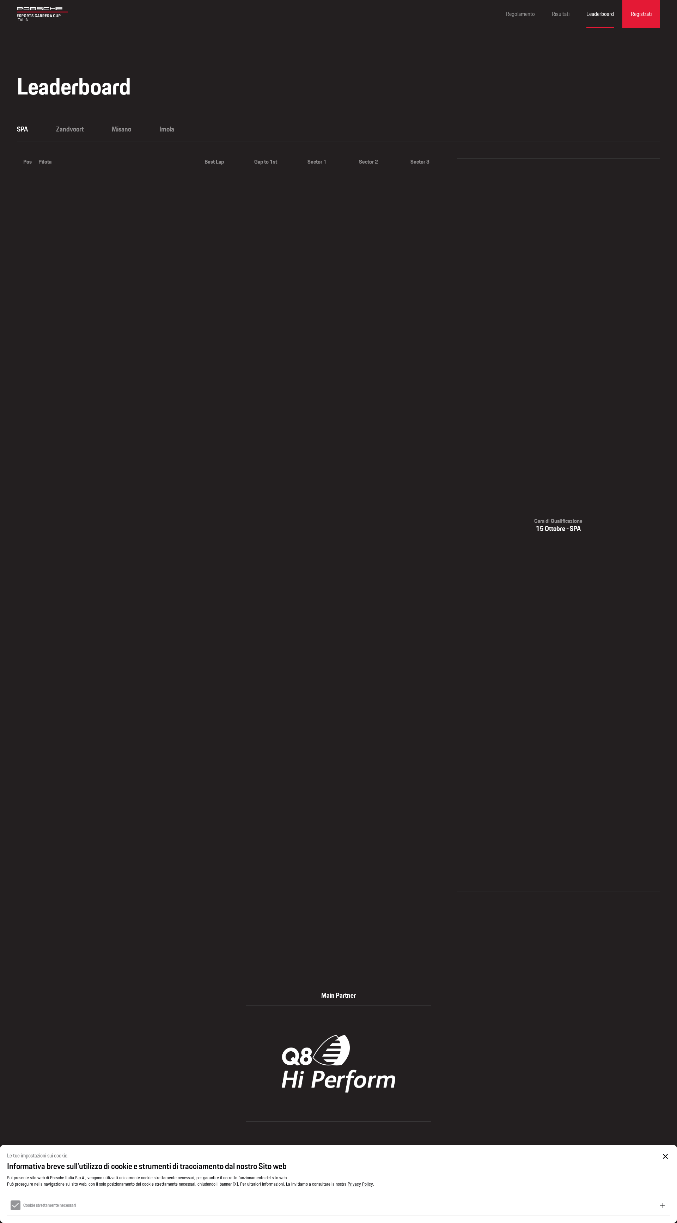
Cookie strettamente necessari (49, 1205)
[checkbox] (15, 1205)
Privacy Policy (360, 1184)
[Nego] (665, 1156)
